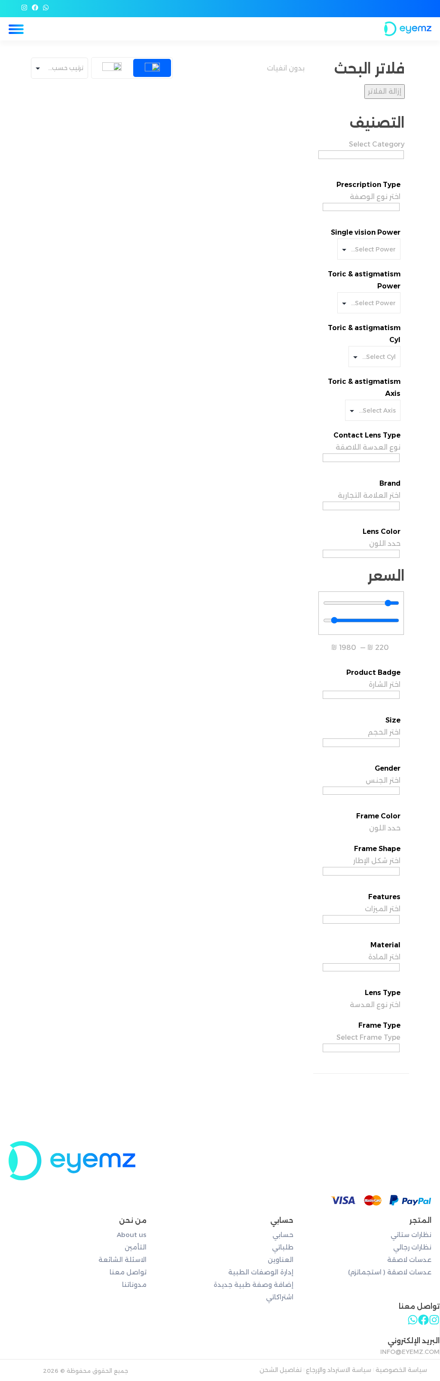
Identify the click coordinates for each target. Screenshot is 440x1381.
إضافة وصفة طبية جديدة (253, 1284)
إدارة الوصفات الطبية (260, 1272)
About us (132, 1235)
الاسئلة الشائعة (122, 1259)
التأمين (136, 1247)
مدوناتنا (134, 1284)
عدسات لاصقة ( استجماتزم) (389, 1272)
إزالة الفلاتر (384, 91)
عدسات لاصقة (409, 1259)
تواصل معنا (128, 1272)
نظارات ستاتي (411, 1235)
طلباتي (282, 1247)
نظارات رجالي (412, 1247)
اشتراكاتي (279, 1297)
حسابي (282, 1235)
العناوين (280, 1259)
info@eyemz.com (410, 1352)
